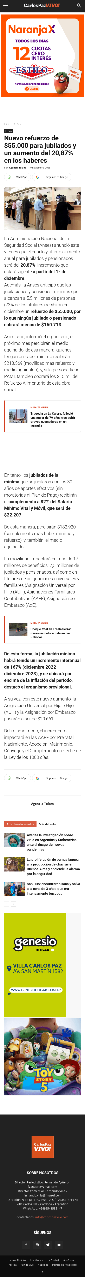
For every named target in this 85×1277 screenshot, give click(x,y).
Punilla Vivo (27, 1264)
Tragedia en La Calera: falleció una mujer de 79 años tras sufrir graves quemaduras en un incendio (53, 420)
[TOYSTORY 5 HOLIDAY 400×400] (42, 1094)
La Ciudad (53, 1260)
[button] (79, 5)
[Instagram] (37, 1245)
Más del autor (48, 824)
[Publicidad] (42, 55)
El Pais (17, 124)
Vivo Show (68, 1260)
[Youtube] (59, 1245)
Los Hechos (37, 1260)
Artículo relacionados (20, 824)
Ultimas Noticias (17, 1260)
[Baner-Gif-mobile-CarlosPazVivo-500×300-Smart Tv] (35, 1016)
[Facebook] (26, 1245)
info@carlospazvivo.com (51, 1217)
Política (12, 1264)
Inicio (7, 124)
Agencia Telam (17, 167)
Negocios (43, 1264)
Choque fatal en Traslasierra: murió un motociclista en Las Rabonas (51, 633)
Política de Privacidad (64, 1264)
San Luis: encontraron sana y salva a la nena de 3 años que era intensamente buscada (53, 888)
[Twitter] (48, 1245)
